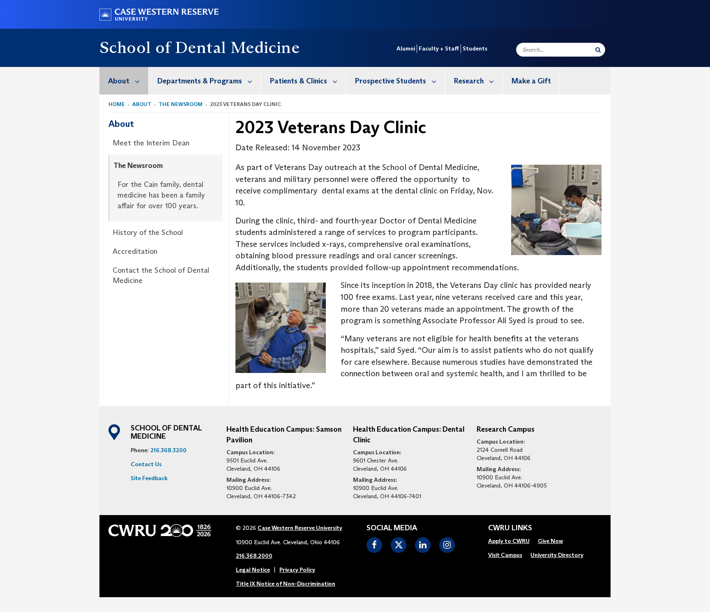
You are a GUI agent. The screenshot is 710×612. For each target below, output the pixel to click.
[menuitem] (124, 80)
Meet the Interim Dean (151, 142)
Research (469, 80)
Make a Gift (531, 80)
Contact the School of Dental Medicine (161, 275)
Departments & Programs (199, 80)
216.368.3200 (168, 450)
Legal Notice (253, 569)
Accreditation (135, 251)
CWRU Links (510, 528)
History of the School (148, 232)
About (118, 80)
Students (475, 48)
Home (116, 104)
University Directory (556, 555)
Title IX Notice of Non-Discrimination (285, 583)
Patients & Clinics (298, 80)
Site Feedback (149, 478)
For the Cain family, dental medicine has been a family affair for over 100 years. (161, 195)
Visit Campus (505, 555)
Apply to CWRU (509, 541)
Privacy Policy (297, 569)
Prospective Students (390, 80)
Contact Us (146, 464)
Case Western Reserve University (300, 527)
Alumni (405, 48)
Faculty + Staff (439, 48)
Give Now (550, 541)
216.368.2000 (254, 555)
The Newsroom (181, 104)
